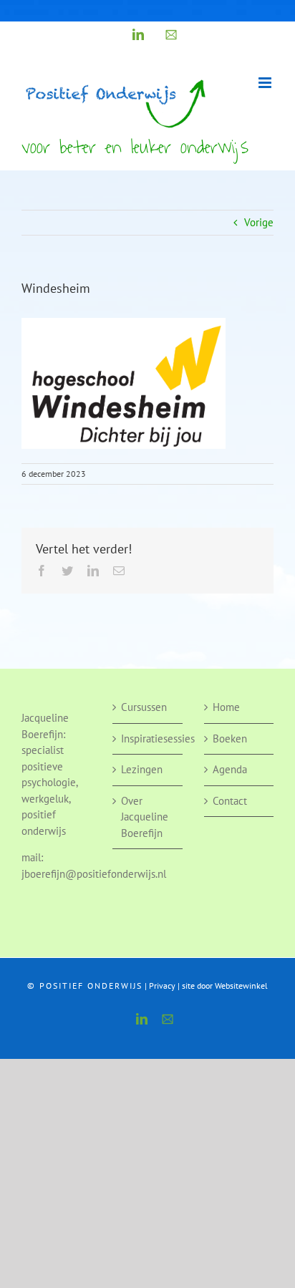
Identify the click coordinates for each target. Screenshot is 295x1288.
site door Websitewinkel (225, 985)
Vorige (259, 222)
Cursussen (144, 707)
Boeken (230, 738)
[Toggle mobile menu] (266, 82)
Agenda (230, 769)
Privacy (162, 985)
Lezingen (142, 769)
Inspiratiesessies (148, 738)
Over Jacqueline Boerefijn (144, 817)
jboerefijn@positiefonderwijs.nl (93, 874)
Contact (230, 801)
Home (226, 707)
